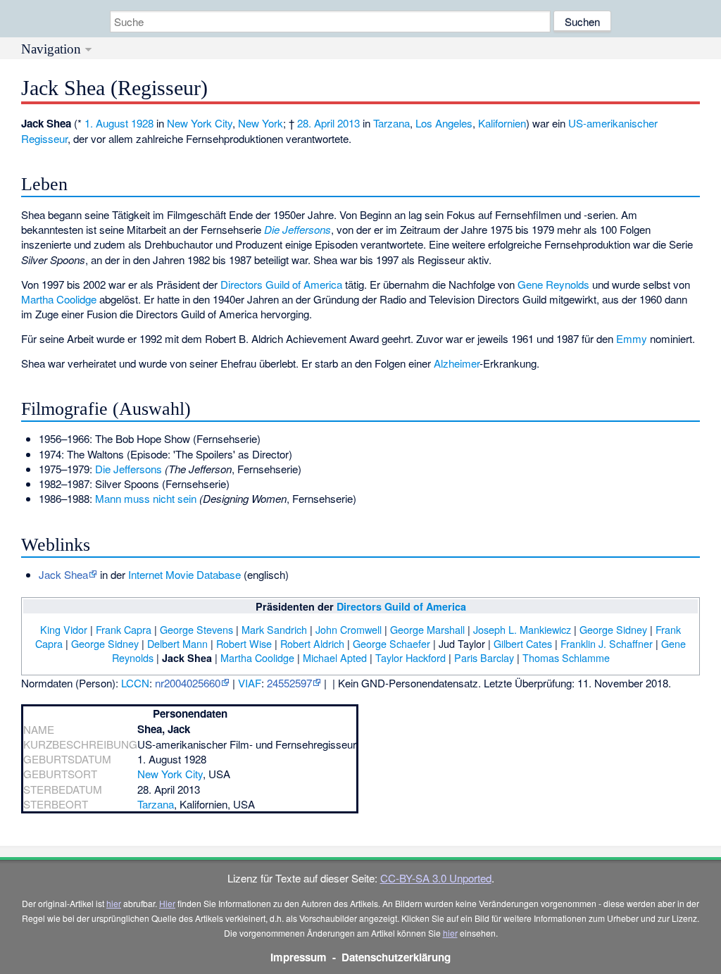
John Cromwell (348, 629)
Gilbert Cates (523, 643)
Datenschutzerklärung (396, 957)
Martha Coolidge (58, 299)
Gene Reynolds (553, 284)
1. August (106, 122)
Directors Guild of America (281, 284)
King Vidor (63, 629)
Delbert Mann (177, 643)
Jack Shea (63, 574)
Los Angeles (443, 122)
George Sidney (613, 629)
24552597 (289, 682)
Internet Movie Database (184, 574)
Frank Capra (123, 629)
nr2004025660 (187, 682)
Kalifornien (502, 122)
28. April (315, 122)
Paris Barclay (484, 657)
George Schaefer (391, 643)
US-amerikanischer (613, 122)
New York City (199, 122)
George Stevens (196, 629)
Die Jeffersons (297, 229)
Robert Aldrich (312, 643)
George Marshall (427, 629)
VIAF (249, 682)
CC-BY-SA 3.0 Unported (435, 877)
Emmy (631, 338)
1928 (142, 122)
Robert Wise (244, 643)
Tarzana (391, 122)
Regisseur (44, 138)
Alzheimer (456, 363)
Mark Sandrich (274, 629)
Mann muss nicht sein (145, 498)
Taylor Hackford (410, 657)
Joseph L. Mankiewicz (522, 629)
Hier (167, 903)
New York (260, 122)
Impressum (298, 957)
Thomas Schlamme (566, 657)
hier (113, 903)
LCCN (135, 682)
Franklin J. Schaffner (606, 643)
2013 (348, 122)
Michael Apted (335, 657)
